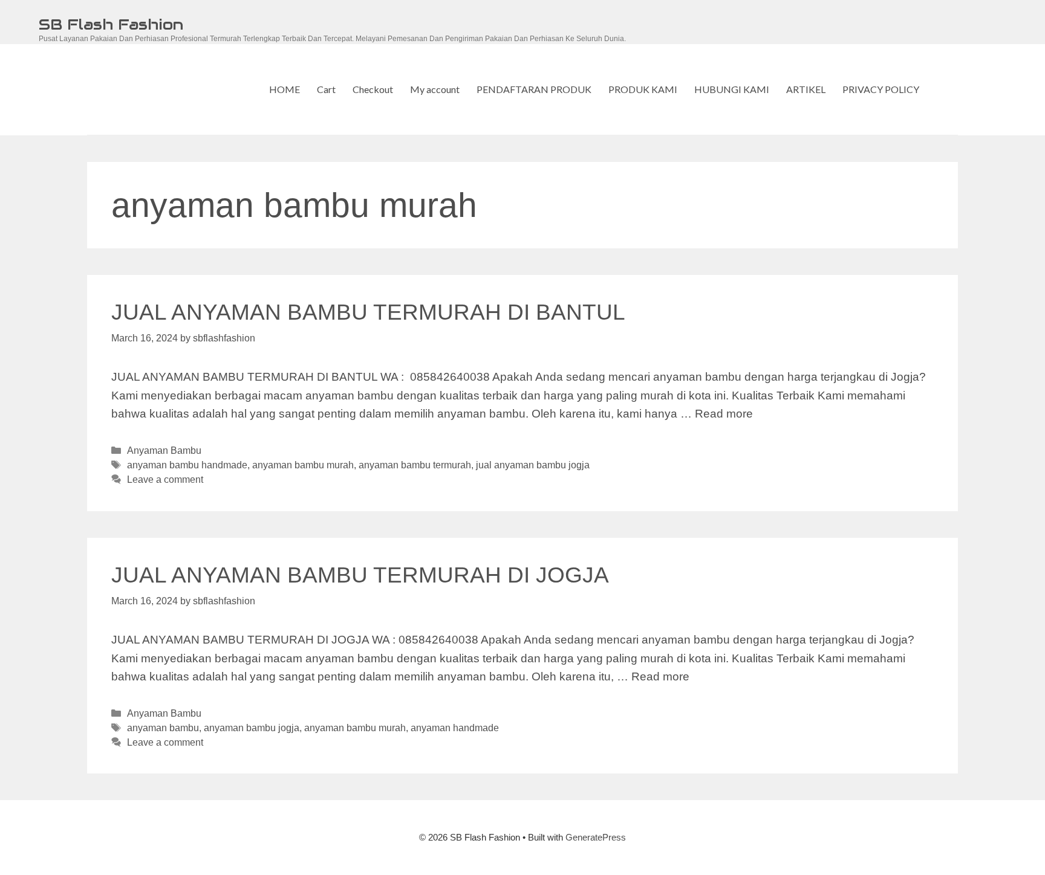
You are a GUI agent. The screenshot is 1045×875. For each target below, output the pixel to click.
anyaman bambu (163, 727)
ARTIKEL (805, 89)
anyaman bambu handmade (187, 464)
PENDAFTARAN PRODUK (534, 89)
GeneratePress (595, 837)
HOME (284, 89)
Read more (724, 413)
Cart (326, 89)
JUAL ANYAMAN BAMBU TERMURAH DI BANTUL (368, 312)
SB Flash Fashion (111, 24)
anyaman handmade (455, 727)
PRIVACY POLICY (880, 89)
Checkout (373, 89)
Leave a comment (165, 479)
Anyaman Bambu (164, 450)
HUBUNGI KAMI (731, 89)
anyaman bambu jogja (251, 727)
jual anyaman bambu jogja (533, 464)
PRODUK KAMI (642, 89)
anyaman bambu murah (303, 464)
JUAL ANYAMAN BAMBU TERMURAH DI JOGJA (360, 575)
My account (435, 89)
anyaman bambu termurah (415, 464)
